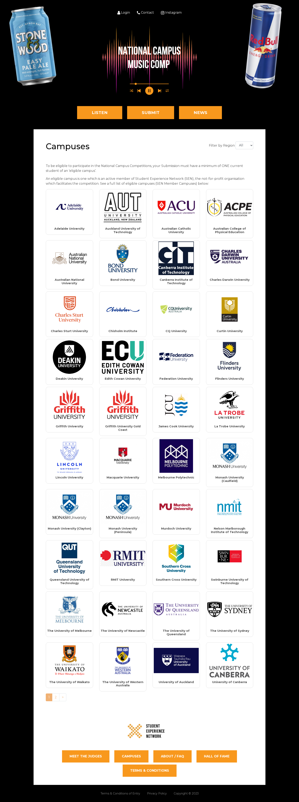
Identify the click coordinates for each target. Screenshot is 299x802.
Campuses (131, 756)
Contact (147, 12)
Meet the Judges (86, 756)
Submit (150, 112)
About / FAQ (172, 756)
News (200, 112)
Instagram (173, 12)
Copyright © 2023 (186, 793)
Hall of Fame (216, 756)
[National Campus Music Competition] (149, 60)
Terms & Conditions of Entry (120, 793)
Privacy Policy (157, 793)
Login (125, 12)
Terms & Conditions (149, 770)
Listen (100, 112)
